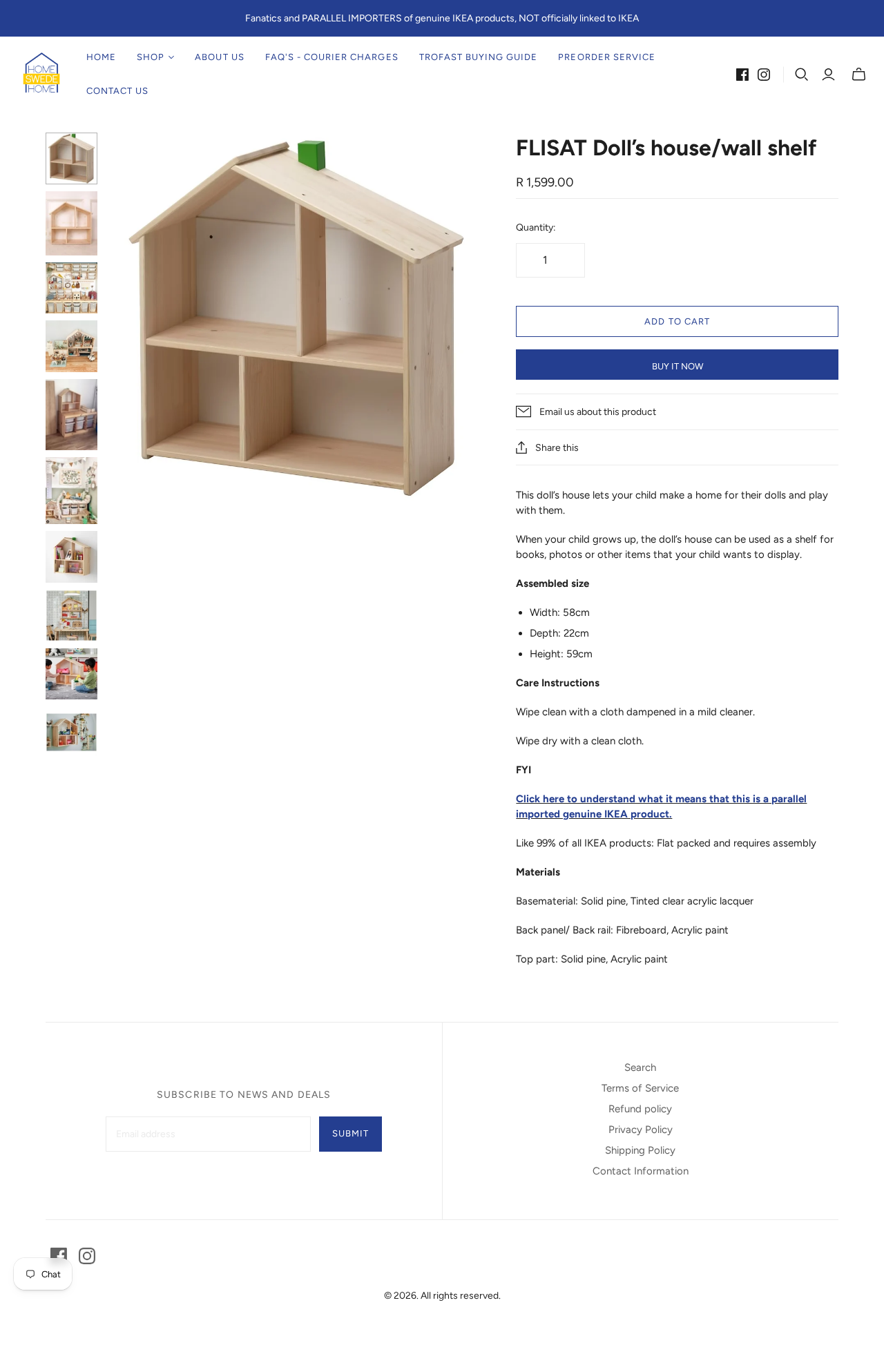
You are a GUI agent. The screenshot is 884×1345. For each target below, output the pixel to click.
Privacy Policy (640, 1129)
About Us (219, 57)
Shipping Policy (640, 1150)
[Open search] (802, 74)
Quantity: (536, 227)
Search (640, 1067)
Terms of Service (640, 1088)
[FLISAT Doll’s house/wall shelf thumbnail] (71, 158)
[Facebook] (742, 74)
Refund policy (640, 1109)
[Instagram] (764, 74)
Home (101, 57)
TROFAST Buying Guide (478, 57)
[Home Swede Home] (41, 74)
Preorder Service (606, 57)
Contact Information (641, 1171)
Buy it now (677, 366)
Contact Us (117, 91)
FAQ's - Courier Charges (331, 57)
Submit (350, 1133)
